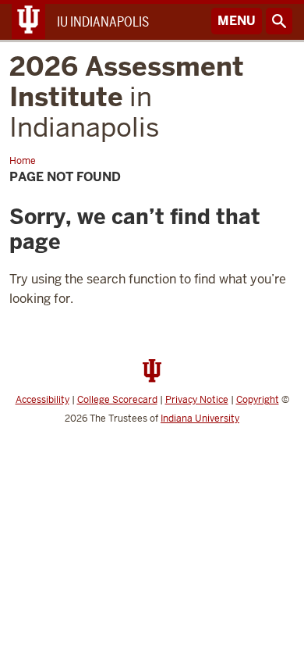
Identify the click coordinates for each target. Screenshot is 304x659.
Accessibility (42, 400)
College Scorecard (117, 400)
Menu (236, 20)
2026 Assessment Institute (126, 96)
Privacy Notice (196, 400)
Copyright (257, 400)
